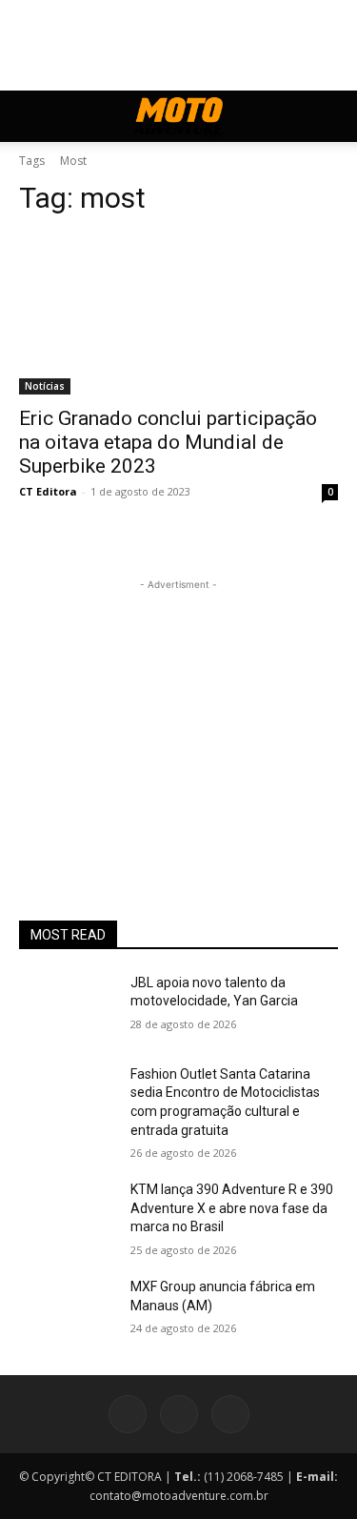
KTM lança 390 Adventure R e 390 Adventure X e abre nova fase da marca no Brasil (231, 1208)
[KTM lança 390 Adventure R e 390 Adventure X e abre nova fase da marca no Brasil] (67, 1214)
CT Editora (48, 491)
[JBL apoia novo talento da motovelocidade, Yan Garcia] (67, 1007)
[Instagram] (179, 1414)
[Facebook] (128, 1414)
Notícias (45, 386)
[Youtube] (230, 1414)
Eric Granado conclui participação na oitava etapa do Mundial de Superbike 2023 (168, 442)
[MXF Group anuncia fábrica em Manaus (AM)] (67, 1311)
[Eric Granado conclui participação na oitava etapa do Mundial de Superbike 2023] (178, 314)
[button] (32, 116)
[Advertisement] (179, 714)
